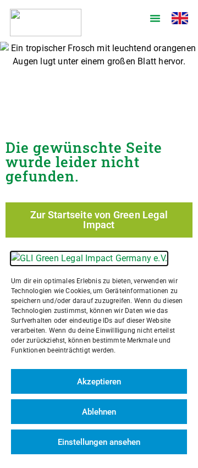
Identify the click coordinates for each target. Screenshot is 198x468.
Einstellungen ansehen (99, 442)
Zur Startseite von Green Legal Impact (99, 219)
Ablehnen (99, 412)
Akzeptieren (99, 382)
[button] (155, 18)
